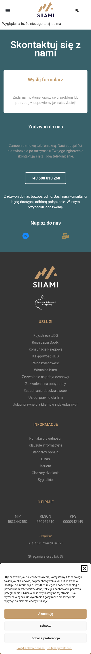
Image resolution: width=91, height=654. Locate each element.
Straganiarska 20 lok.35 (45, 556)
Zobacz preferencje (45, 638)
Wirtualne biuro (45, 370)
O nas (45, 459)
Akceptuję (45, 614)
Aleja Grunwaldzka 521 (45, 543)
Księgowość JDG (45, 356)
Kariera (45, 466)
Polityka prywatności (59, 648)
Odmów (45, 626)
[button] (84, 568)
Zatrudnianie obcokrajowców (46, 391)
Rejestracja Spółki (45, 342)
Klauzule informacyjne (46, 445)
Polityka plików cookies (31, 648)
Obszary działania (45, 473)
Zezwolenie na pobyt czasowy (45, 377)
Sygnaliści (45, 480)
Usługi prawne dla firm (45, 397)
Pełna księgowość (45, 363)
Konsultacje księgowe (46, 349)
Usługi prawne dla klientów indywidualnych (45, 404)
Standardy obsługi (45, 452)
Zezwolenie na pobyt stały (45, 384)
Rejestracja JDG (45, 335)
